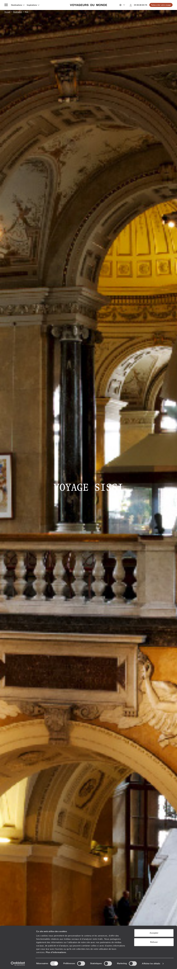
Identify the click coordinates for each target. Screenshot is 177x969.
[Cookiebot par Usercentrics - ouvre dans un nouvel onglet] (18, 964)
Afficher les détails (151, 963)
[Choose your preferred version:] (121, 5)
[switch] (81, 963)
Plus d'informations (56, 952)
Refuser (154, 942)
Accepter (154, 933)
